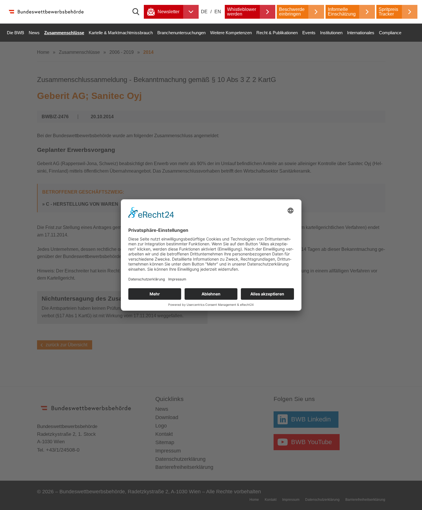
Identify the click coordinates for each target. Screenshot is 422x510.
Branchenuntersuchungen (181, 32)
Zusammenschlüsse (64, 32)
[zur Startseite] (46, 11)
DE (205, 11)
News (34, 32)
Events (308, 32)
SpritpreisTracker (388, 11)
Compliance (390, 32)
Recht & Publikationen (277, 32)
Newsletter (168, 11)
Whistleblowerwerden (241, 11)
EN (217, 11)
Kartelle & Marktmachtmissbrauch (121, 32)
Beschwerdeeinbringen (292, 11)
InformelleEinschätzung (342, 11)
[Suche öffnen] (138, 11)
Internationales (360, 32)
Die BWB (15, 32)
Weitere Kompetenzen (231, 32)
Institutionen (331, 32)
